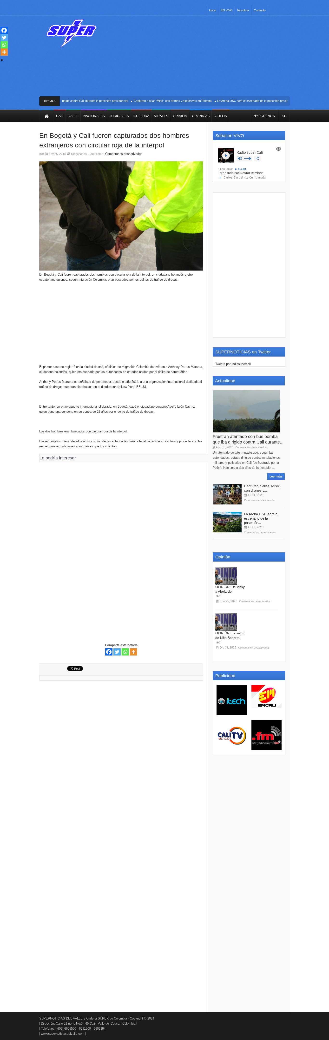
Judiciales (96, 154)
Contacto (260, 10)
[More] (133, 652)
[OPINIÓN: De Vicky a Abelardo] (226, 576)
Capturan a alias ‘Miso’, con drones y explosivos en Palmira (163, 101)
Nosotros (243, 10)
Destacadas (79, 154)
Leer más (276, 476)
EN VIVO (226, 10)
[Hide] (2, 60)
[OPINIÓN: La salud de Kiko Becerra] (226, 622)
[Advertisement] (200, 58)
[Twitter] (117, 652)
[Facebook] (108, 652)
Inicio (212, 10)
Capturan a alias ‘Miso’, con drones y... (262, 488)
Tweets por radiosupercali (233, 364)
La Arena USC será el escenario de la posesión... (261, 518)
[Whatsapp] (125, 652)
